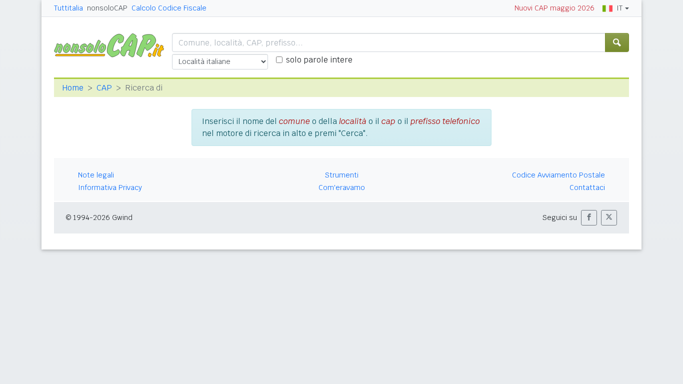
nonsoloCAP (107, 8)
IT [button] (619, 8)
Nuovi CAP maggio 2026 (554, 8)
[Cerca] (617, 42)
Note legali (96, 175)
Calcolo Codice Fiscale (169, 8)
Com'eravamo (341, 187)
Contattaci (587, 187)
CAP (104, 87)
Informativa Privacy (110, 187)
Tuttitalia (68, 8)
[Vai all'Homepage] (113, 45)
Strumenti (341, 175)
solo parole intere (319, 59)
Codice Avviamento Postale (558, 175)
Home (73, 87)
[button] (589, 218)
